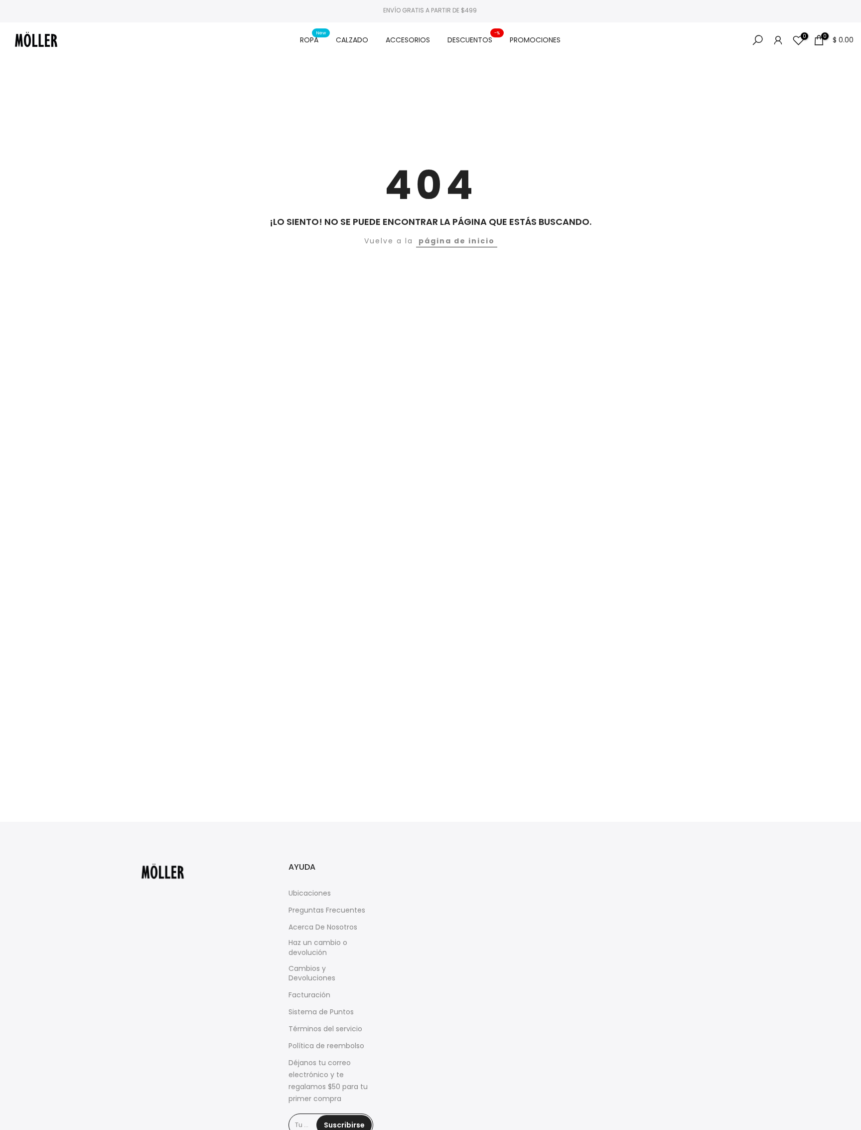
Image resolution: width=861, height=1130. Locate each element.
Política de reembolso (326, 1046)
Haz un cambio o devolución (317, 947)
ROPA (313, 39)
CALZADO (352, 40)
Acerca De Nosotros (322, 927)
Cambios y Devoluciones (311, 973)
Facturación (309, 995)
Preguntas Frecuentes (326, 910)
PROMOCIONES (535, 40)
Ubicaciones (309, 893)
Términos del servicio (325, 1029)
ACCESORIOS (408, 40)
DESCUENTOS (473, 39)
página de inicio (457, 241)
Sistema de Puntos (321, 1012)
